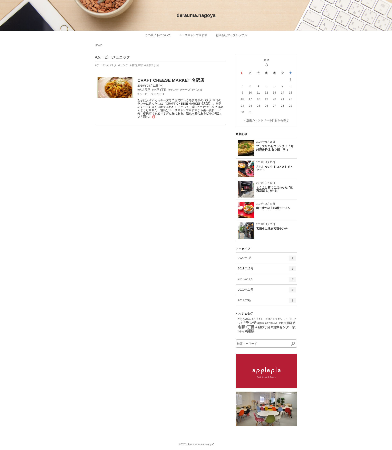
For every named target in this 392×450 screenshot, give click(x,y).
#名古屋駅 (136, 65)
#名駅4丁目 (151, 65)
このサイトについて (158, 35)
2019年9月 (265, 302)
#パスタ (112, 65)
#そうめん (244, 318)
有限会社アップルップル (231, 35)
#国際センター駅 (283, 327)
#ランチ (123, 65)
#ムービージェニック (112, 57)
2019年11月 (265, 280)
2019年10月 (265, 291)
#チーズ (100, 65)
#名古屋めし (271, 323)
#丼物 (260, 323)
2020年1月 (265, 259)
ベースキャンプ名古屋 (193, 35)
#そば (255, 319)
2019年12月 (265, 270)
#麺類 (249, 331)
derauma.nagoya (196, 15)
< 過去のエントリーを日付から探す (266, 120)
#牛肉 (241, 331)
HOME (98, 45)
